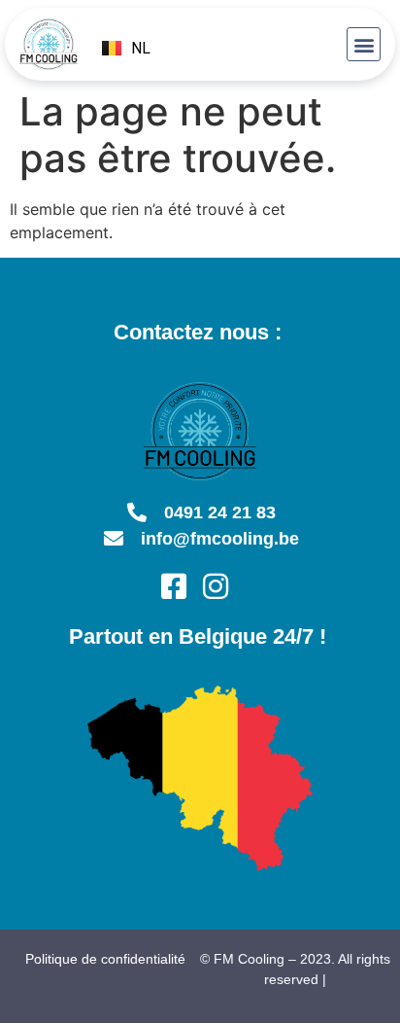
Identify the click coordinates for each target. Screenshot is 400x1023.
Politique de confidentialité (105, 959)
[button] (364, 44)
